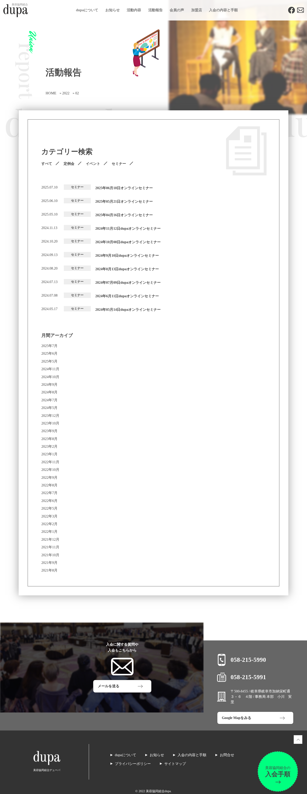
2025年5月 (49, 361)
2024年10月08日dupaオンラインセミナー (128, 242)
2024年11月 (50, 369)
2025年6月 (49, 353)
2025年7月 (49, 346)
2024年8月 (49, 392)
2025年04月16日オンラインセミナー (124, 215)
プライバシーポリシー (133, 764)
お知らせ (112, 10)
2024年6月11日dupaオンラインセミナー (127, 296)
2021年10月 (50, 555)
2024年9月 (49, 384)
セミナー (119, 164)
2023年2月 (49, 446)
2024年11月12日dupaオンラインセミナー (128, 228)
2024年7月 (49, 400)
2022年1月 (49, 531)
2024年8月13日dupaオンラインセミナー (127, 269)
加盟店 (196, 10)
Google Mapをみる (236, 718)
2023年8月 (49, 439)
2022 (65, 93)
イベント (93, 164)
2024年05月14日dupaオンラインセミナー (128, 309)
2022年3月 (49, 516)
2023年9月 (49, 431)
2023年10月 (50, 423)
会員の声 (177, 10)
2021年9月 (49, 563)
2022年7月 (49, 493)
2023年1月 (49, 454)
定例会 (69, 164)
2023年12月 (50, 415)
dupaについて (87, 10)
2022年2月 (49, 524)
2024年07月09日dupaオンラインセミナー (128, 282)
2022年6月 (49, 501)
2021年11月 (50, 547)
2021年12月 (50, 539)
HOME (51, 93)
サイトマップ (175, 764)
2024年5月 (49, 408)
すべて (46, 164)
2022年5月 (49, 508)
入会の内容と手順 (223, 10)
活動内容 (134, 10)
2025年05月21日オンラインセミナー (124, 201)
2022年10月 (50, 470)
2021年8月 (49, 570)
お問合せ (227, 755)
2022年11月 (50, 462)
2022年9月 (49, 477)
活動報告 (155, 10)
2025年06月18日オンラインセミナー (124, 188)
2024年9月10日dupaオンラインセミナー (127, 255)
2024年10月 (50, 377)
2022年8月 (49, 485)
